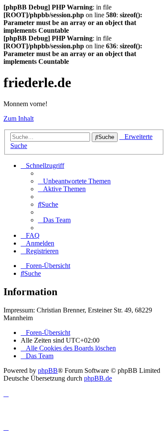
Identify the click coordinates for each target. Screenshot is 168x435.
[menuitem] (74, 181)
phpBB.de (98, 378)
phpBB (48, 370)
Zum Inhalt (18, 118)
